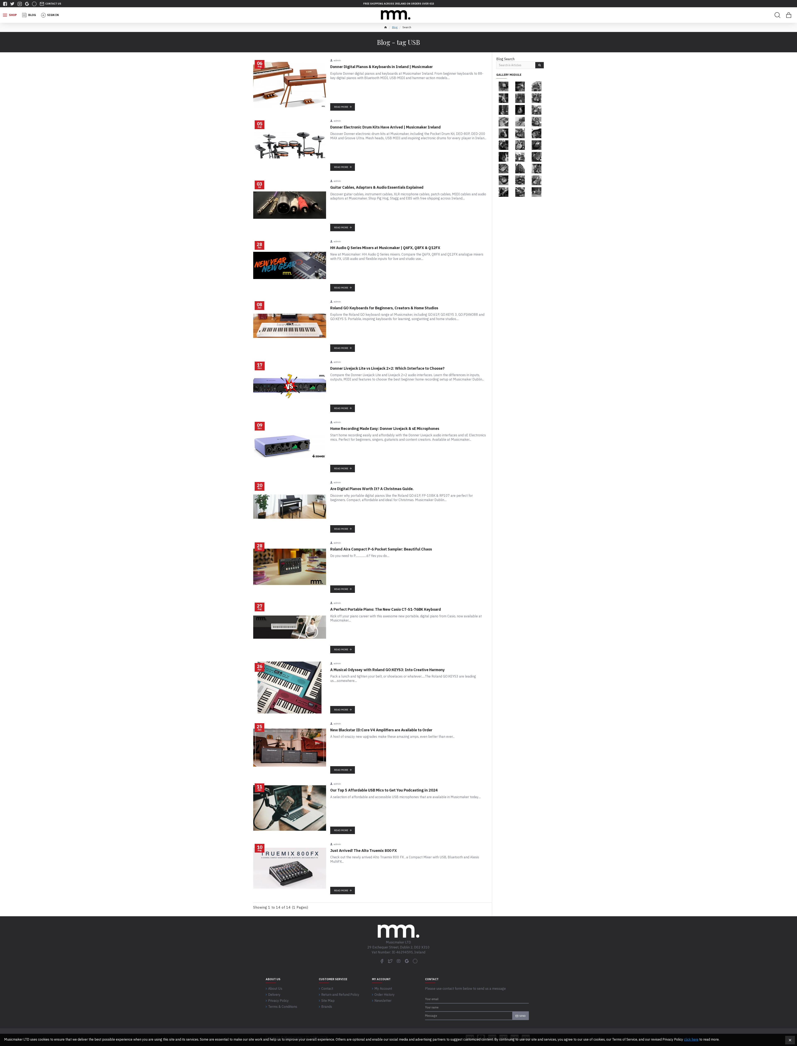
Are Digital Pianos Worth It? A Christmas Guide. (372, 488)
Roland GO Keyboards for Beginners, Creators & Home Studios (384, 308)
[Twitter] (390, 961)
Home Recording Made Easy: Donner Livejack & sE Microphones (384, 428)
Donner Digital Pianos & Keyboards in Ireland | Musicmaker (381, 66)
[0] (788, 15)
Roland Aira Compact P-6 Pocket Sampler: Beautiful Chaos (381, 549)
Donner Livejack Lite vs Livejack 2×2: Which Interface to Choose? (387, 368)
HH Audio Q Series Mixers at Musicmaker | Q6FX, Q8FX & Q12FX (385, 247)
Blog (394, 27)
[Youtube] (407, 961)
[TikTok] (415, 961)
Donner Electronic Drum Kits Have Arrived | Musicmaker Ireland (385, 127)
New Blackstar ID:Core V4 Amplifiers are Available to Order (381, 730)
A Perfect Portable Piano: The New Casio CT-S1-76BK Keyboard (385, 609)
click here (691, 1039)
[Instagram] (398, 961)
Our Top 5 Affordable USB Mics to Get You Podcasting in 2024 (384, 790)
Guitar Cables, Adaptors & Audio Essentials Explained (376, 187)
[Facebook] (382, 961)
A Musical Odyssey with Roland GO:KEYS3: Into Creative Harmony (387, 669)
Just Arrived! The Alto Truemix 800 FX (363, 850)
